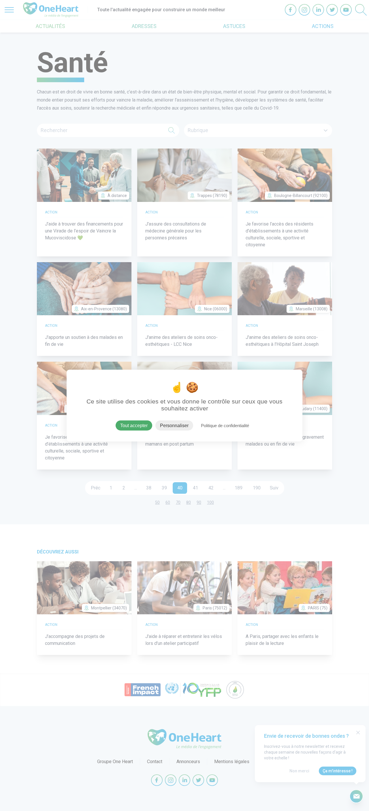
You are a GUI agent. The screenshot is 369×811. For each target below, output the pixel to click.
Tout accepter (134, 425)
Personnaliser (174, 425)
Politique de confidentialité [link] (225, 425)
